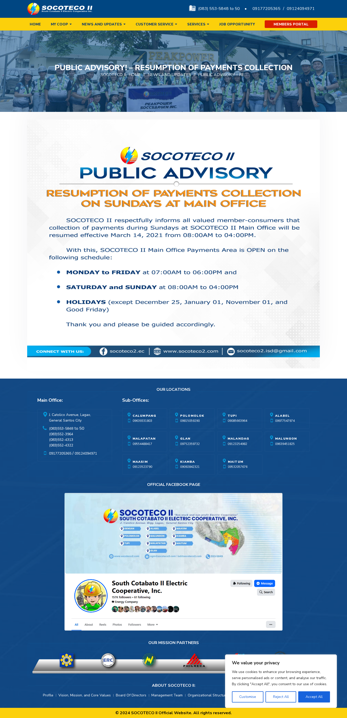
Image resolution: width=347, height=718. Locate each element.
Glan (185, 439)
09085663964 (237, 421)
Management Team (167, 695)
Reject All (281, 696)
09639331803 (142, 421)
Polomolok (192, 416)
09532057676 (237, 467)
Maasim (140, 462)
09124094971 (301, 8)
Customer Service (155, 24)
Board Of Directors (131, 695)
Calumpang (144, 416)
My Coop (59, 24)
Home (35, 24)
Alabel (282, 416)
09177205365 (266, 8)
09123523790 (142, 467)
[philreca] (194, 660)
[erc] (108, 660)
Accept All (314, 696)
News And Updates (169, 75)
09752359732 (190, 444)
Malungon (286, 439)
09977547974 (285, 421)
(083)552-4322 (61, 445)
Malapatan (144, 439)
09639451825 (285, 444)
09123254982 (237, 444)
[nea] (149, 660)
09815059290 (190, 421)
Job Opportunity (237, 24)
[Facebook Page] (173, 563)
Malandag (238, 439)
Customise (247, 696)
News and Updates (102, 24)
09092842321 (190, 467)
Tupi (232, 416)
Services (196, 24)
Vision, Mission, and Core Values (84, 695)
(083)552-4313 (61, 439)
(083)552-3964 (61, 434)
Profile (48, 695)
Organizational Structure (208, 695)
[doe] (66, 660)
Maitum (235, 462)
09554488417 (142, 444)
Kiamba (187, 462)
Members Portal (291, 24)
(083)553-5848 (61, 428)
